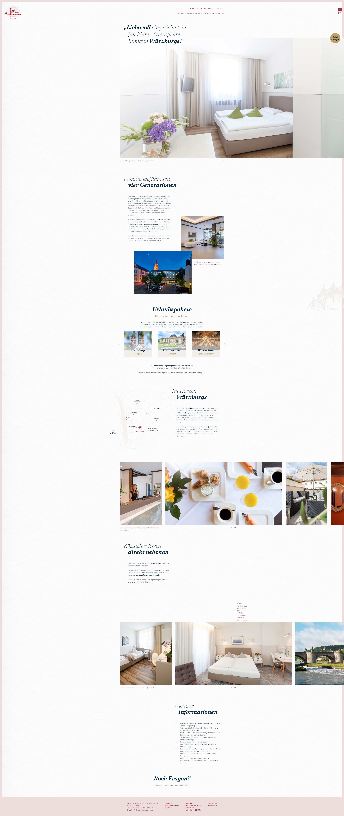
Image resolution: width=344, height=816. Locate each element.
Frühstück (206, 13)
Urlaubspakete (206, 9)
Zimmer (192, 9)
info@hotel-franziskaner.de (143, 810)
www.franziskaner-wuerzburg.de (146, 575)
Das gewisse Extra (218, 13)
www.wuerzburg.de (196, 373)
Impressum (212, 805)
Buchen (220, 9)
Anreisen (181, 13)
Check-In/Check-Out (193, 13)
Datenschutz (213, 803)
